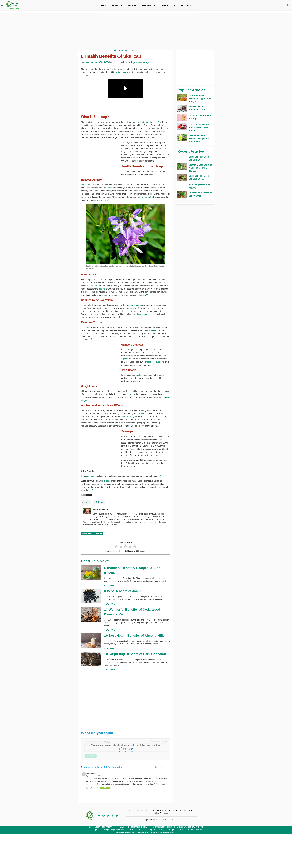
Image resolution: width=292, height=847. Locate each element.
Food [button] (103, 6)
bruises (88, 292)
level (138, 375)
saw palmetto (147, 197)
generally (109, 188)
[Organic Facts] (13, 5)
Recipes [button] (132, 6)
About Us (139, 810)
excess (107, 481)
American (90, 476)
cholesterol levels (153, 362)
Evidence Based (140, 62)
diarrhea (127, 416)
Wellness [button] (185, 6)
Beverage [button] (117, 6)
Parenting (165, 820)
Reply (105, 788)
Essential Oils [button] (149, 6)
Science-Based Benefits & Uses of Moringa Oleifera (200, 168)
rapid (130, 394)
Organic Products (151, 820)
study (140, 413)
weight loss (121, 72)
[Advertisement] (125, 700)
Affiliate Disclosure (161, 813)
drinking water (141, 314)
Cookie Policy (188, 810)
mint (137, 122)
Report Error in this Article (92, 533)
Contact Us (149, 810)
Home (130, 810)
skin (119, 295)
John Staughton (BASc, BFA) (96, 62)
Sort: (157, 767)
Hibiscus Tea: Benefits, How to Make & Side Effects (200, 127)
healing (102, 289)
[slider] (125, 546)
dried (94, 286)
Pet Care (174, 820)
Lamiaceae (151, 122)
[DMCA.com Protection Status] (86, 495)
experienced (133, 305)
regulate (125, 359)
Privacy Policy (175, 810)
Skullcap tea (86, 185)
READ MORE (109, 585)
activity (152, 330)
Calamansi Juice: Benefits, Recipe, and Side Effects (199, 138)
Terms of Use (161, 810)
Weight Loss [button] (168, 6)
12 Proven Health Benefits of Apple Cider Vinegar (200, 98)
